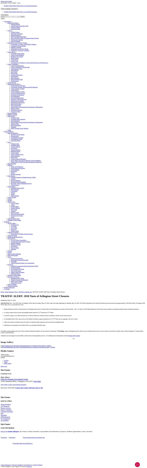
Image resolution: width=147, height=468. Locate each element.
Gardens (13, 179)
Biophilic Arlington (16, 47)
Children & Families (12, 232)
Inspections (14, 171)
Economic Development (17, 95)
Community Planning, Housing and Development (24, 87)
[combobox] (9, 9)
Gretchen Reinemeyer (17, 75)
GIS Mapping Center (16, 139)
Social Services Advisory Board (19, 49)
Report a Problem (6, 410)
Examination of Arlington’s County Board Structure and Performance (29, 62)
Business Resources (9, 287)
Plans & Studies (11, 163)
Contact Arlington (37, 465)
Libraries (13, 211)
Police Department (16, 105)
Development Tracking (17, 137)
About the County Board (17, 53)
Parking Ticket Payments (17, 272)
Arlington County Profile (17, 134)
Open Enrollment (15, 41)
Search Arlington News (17, 154)
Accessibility (5, 420)
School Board (14, 70)
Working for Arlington (17, 40)
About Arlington (8, 131)
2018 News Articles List (25, 292)
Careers (9, 30)
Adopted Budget (15, 24)
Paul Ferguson (15, 81)
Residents (6, 222)
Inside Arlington (15, 156)
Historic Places (15, 231)
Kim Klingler (14, 76)
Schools (9, 199)
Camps (13, 205)
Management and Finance (18, 102)
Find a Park (14, 209)
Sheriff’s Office (15, 108)
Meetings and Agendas (17, 56)
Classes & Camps (12, 235)
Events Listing (15, 153)
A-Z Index (7, 289)
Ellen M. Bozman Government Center (14, 379)
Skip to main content (6, 1)
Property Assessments (17, 258)
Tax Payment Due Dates (17, 269)
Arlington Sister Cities (13, 218)
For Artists (14, 226)
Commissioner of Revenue (18, 85)
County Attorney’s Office (17, 88)
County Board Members (17, 55)
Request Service (6, 408)
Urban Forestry (15, 185)
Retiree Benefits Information (18, 36)
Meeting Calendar (12, 114)
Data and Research (12, 133)
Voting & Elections (12, 286)
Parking (13, 192)
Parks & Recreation (16, 104)
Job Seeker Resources (17, 33)
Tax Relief (14, 261)
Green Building (15, 170)
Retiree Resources (16, 35)
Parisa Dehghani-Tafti (17, 79)
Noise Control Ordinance (14, 254)
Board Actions (15, 58)
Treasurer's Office (15, 111)
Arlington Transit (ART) (17, 188)
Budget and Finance (12, 23)
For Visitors (14, 228)
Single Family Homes (17, 281)
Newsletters (14, 148)
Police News (14, 157)
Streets (12, 194)
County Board (11, 52)
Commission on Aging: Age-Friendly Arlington (23, 44)
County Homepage (6, 465)
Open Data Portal (15, 140)
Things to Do (11, 202)
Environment (10, 176)
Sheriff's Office (15, 124)
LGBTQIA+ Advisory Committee (20, 50)
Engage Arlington (12, 113)
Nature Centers (15, 212)
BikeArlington (15, 189)
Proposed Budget (15, 29)
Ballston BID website (74, 335)
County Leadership (12, 64)
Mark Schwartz (15, 78)
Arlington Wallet (15, 27)
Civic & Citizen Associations (18, 240)
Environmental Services (17, 98)
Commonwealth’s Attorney (18, 119)
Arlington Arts (15, 225)
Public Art (13, 229)
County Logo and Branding (18, 159)
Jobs (2, 413)
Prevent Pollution (15, 180)
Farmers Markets (15, 208)
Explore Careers (15, 32)
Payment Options (15, 267)
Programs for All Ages (17, 215)
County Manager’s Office (18, 92)
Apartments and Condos (17, 278)
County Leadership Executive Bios (20, 67)
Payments (10, 264)
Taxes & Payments (16, 270)
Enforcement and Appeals (18, 168)
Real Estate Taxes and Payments (19, 260)
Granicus (29, 466)
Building (9, 165)
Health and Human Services (15, 237)
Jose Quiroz (14, 72)
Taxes (9, 257)
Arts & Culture (15, 203)
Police (5, 362)
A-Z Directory (5, 406)
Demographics (15, 136)
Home (2, 292)
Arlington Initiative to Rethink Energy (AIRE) (23, 177)
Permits (13, 173)
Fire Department (15, 96)
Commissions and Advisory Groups (17, 43)
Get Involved (14, 59)
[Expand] (19, 23)
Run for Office (15, 248)
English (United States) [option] (20, 12)
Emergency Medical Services (19, 99)
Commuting (14, 191)
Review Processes (16, 174)
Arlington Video (15, 145)
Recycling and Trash (13, 277)
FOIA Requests (5, 417)
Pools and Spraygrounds (17, 214)
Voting (9, 130)
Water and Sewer (15, 274)
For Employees (5, 419)
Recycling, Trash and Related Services (21, 183)
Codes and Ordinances (17, 166)
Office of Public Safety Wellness (19, 128)
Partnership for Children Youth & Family (22, 234)
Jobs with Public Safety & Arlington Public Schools (25, 38)
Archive (6, 360)
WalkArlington (15, 196)
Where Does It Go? (16, 283)
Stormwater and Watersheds (18, 182)
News (9, 142)
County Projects (11, 82)
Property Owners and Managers (19, 280)
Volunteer (13, 127)
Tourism (9, 200)
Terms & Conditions (17, 465)
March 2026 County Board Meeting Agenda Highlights (26, 160)
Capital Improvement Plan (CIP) (19, 26)
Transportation (11, 186)
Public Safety (11, 116)
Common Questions (7, 411)
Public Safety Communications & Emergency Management (27, 107)
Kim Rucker (14, 73)
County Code (14, 61)
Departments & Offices (13, 84)
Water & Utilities (12, 284)
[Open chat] (137, 464)
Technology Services (16, 110)
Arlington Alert (15, 118)
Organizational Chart (16, 69)
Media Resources (15, 151)
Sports (12, 217)
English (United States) (20, 6)
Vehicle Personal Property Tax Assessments (22, 263)
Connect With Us (15, 147)
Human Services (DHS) (17, 101)
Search (2, 16)
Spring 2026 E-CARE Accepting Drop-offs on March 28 (26, 162)
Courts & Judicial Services (18, 93)
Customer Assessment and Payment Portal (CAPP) (24, 266)
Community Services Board (18, 46)
